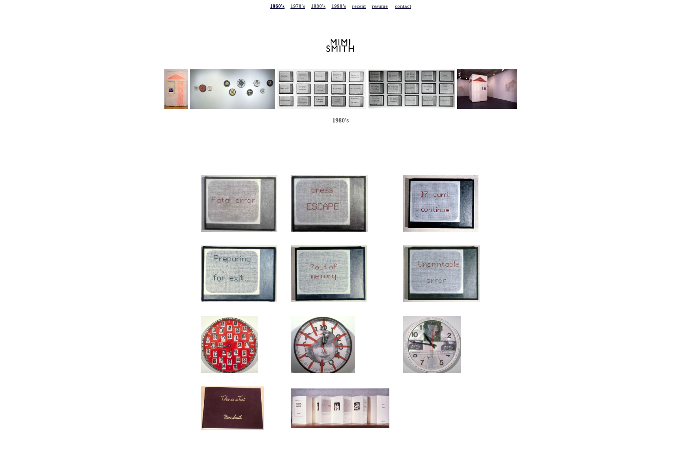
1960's (277, 6)
